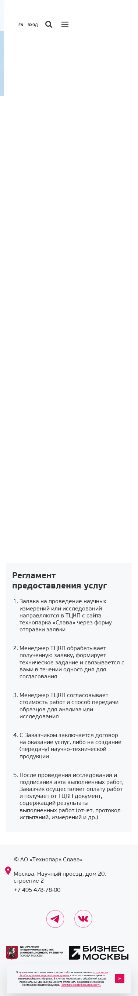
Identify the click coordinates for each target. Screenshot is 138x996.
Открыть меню (66, 24)
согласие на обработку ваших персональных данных (63, 973)
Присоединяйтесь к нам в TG (55, 914)
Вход (33, 24)
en (20, 24)
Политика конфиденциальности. (81, 984)
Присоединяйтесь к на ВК (83, 914)
